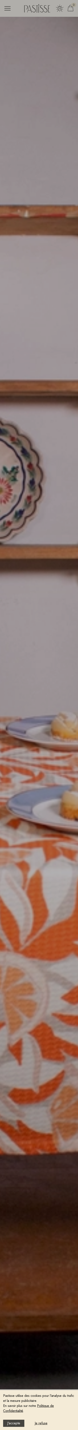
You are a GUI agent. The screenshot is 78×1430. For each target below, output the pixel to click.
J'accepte (13, 1423)
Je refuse (41, 1423)
